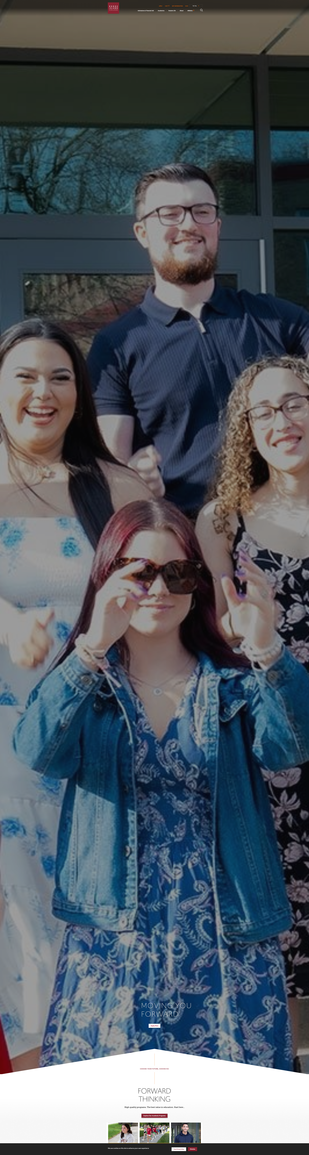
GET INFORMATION (177, 6)
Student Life (172, 11)
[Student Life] (166, 15)
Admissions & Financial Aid (146, 11)
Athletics (190, 11)
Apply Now (154, 1026)
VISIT (166, 6)
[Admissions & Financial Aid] (136, 15)
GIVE (186, 6)
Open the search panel (201, 10)
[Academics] (156, 15)
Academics (161, 11)
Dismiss (192, 1149)
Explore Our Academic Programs (154, 1116)
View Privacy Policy (179, 1149)
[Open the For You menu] (196, 6)
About (181, 11)
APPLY (160, 6)
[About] (178, 15)
